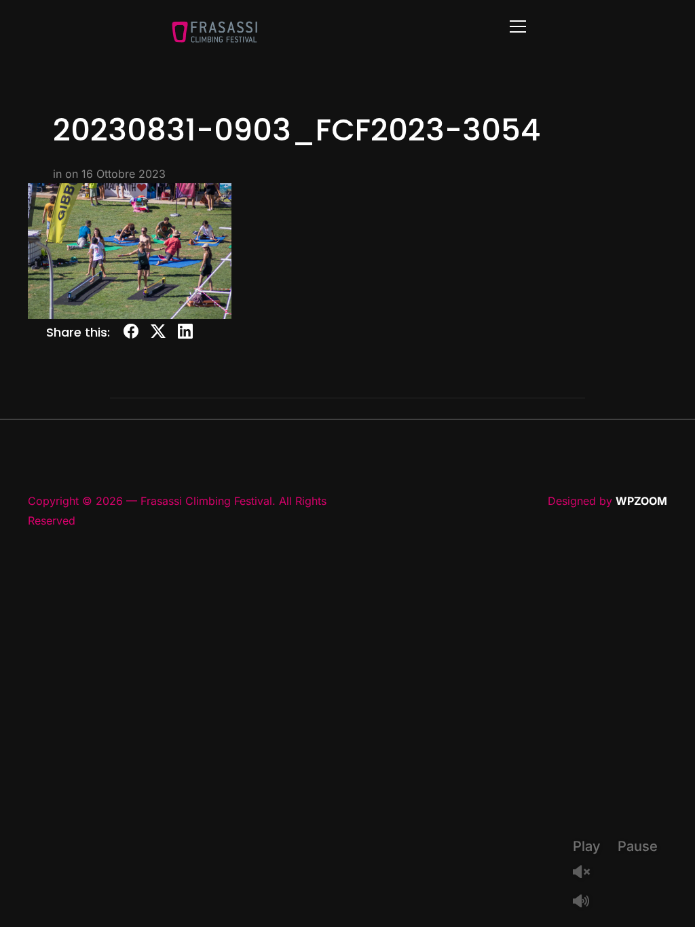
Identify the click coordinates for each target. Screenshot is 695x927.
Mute (586, 902)
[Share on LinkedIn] (185, 333)
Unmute (586, 873)
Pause (638, 846)
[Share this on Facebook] (131, 333)
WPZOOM (641, 501)
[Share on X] (158, 333)
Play (587, 846)
